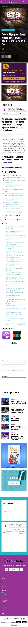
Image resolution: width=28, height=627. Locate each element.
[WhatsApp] (9, 56)
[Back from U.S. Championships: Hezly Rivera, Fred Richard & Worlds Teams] (5, 435)
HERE (10, 162)
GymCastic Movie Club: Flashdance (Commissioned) (18, 402)
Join (18, 167)
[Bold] (3, 371)
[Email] (13, 56)
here (4, 217)
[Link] (17, 371)
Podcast (4, 29)
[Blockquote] (14, 371)
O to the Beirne (13, 49)
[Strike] (8, 371)
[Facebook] (2, 56)
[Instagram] (10, 569)
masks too (11, 219)
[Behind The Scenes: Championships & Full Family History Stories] (5, 427)
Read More (14, 625)
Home (2, 6)
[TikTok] (17, 569)
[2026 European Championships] (5, 418)
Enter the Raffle (14, 78)
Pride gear (20, 219)
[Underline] (6, 371)
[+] (21, 370)
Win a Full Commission (9, 72)
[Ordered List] (10, 371)
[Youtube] (14, 569)
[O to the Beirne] (3, 49)
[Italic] (5, 371)
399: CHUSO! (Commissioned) (14, 292)
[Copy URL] (16, 56)
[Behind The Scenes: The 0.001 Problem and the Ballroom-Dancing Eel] (5, 410)
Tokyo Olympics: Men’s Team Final (16, 235)
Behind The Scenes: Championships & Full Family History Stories (19, 427)
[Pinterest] (6, 56)
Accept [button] (18, 622)
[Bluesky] (6, 569)
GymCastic (11, 29)
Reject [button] (24, 622)
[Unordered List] (12, 371)
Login (24, 361)
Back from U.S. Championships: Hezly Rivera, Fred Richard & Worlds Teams (17, 437)
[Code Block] (15, 371)
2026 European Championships (15, 419)
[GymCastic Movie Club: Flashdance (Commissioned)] (5, 401)
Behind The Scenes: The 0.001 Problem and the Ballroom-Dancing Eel (17, 410)
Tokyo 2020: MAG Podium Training (15, 281)
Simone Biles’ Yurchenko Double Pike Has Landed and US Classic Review (15, 318)
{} (19, 370)
